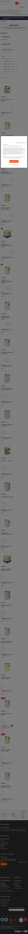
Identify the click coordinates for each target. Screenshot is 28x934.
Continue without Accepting (21, 142)
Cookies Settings (13, 164)
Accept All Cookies (14, 161)
